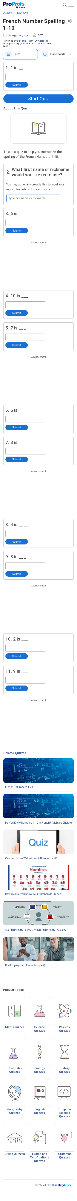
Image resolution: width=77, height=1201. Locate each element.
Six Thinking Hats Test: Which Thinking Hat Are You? (36, 929)
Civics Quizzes (15, 1154)
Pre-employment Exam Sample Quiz (27, 965)
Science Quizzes (39, 1028)
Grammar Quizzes (64, 1155)
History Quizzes (64, 1070)
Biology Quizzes (39, 1070)
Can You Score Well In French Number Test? (31, 858)
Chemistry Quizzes (15, 1070)
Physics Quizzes (64, 1028)
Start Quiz (38, 98)
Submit (16, 84)
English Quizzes (39, 1111)
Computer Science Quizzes (64, 1113)
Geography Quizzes (14, 1111)
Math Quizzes (14, 1027)
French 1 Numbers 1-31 (19, 786)
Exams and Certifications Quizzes (39, 1157)
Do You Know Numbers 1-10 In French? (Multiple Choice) (38, 822)
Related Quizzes (14, 753)
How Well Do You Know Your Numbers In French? (33, 894)
